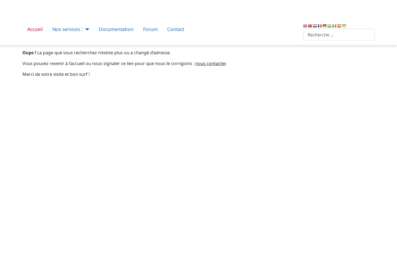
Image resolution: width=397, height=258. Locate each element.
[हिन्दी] (329, 25)
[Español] (339, 25)
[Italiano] (334, 25)
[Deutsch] (324, 25)
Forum (150, 29)
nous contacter (210, 63)
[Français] (320, 25)
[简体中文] (310, 25)
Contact (175, 29)
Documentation (116, 29)
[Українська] (344, 25)
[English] (305, 25)
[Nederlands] (315, 25)
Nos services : (67, 29)
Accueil (35, 29)
